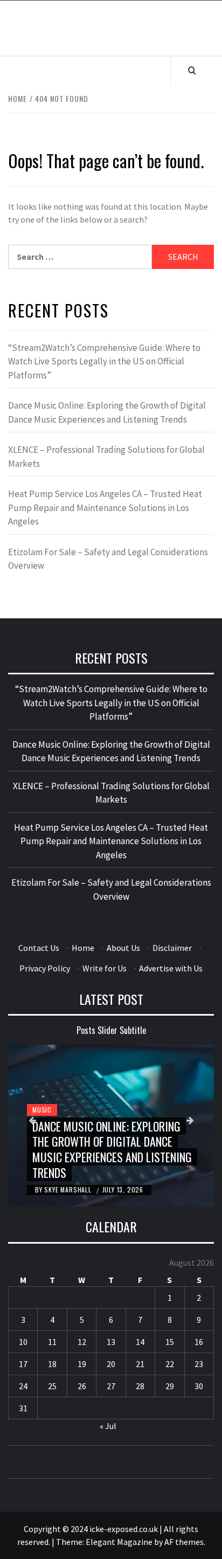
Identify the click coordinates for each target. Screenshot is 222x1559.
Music (42, 1109)
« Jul (108, 1425)
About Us (123, 947)
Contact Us (38, 947)
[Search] (192, 70)
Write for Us (104, 968)
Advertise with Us (171, 968)
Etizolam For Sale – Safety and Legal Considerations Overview (108, 559)
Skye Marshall (68, 1189)
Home (83, 947)
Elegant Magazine (119, 1541)
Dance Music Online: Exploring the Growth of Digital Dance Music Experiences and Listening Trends (107, 412)
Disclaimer (172, 947)
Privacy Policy (44, 968)
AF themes (184, 1541)
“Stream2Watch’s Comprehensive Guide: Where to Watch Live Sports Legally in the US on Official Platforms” (104, 361)
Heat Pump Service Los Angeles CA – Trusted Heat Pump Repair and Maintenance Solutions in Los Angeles (105, 507)
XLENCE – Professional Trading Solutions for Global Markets (106, 457)
